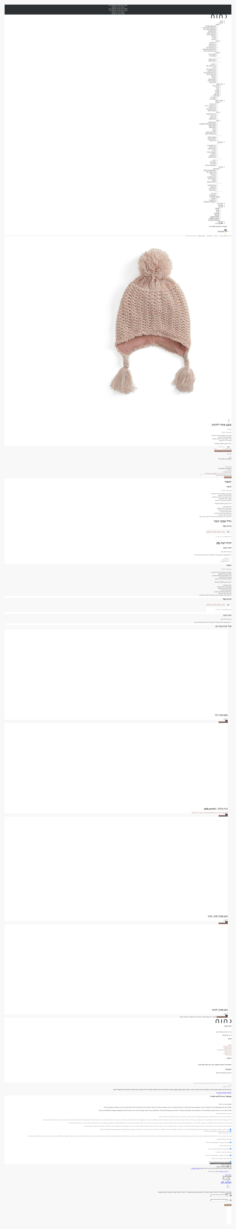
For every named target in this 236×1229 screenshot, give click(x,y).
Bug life (217, 215)
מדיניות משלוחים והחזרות (224, 1049)
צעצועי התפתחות (214, 196)
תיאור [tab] (226, 558)
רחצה (217, 120)
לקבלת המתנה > (195, 1168)
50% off (214, 473)
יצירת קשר (228, 1054)
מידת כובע (228, 449)
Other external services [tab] (224, 1133)
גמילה (217, 112)
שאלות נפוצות (227, 1053)
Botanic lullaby (215, 216)
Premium (216, 213)
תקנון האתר (228, 1051)
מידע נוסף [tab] (225, 559)
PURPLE (209, 531)
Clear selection (227, 472)
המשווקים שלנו (227, 1046)
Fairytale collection (213, 220)
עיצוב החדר (216, 168)
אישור (229, 1093)
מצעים (217, 24)
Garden (217, 208)
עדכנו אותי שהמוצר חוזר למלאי (223, 451)
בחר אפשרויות (221, 1017)
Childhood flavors (214, 218)
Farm (217, 211)
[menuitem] (116, 21)
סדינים (217, 41)
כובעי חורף (208, 473)
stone (223, 531)
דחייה (226, 1093)
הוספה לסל (228, 477)
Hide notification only (225, 1163)
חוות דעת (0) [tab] (224, 561)
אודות (229, 1045)
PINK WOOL (217, 531)
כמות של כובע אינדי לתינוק (223, 475)
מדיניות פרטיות (220, 1093)
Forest (217, 210)
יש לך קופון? (228, 1174)
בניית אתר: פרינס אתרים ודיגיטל (203, 1083)
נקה (215, 449)
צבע (228, 447)
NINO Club (227, 1048)
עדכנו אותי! (228, 1205)
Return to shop (223, 1171)
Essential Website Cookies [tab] (223, 1113)
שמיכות (217, 52)
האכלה (217, 102)
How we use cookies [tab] (225, 1104)
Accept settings (214, 1163)
